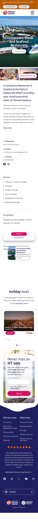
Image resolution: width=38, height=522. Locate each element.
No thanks (24, 6)
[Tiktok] (21, 482)
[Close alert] (36, 2)
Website (19, 234)
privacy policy (14, 388)
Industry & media (26, 422)
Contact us (7, 422)
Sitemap (6, 440)
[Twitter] (19, 479)
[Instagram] (12, 479)
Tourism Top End (26, 434)
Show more (7, 128)
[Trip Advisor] (33, 479)
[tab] (16, 345)
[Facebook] (4, 479)
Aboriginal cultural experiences (18, 472)
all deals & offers (22, 303)
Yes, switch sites (10, 6)
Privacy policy (8, 432)
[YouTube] (26, 479)
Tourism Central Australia (26, 439)
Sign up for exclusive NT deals (10, 427)
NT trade (23, 430)
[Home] (7, 12)
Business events (26, 426)
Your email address (12, 378)
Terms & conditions (10, 436)
